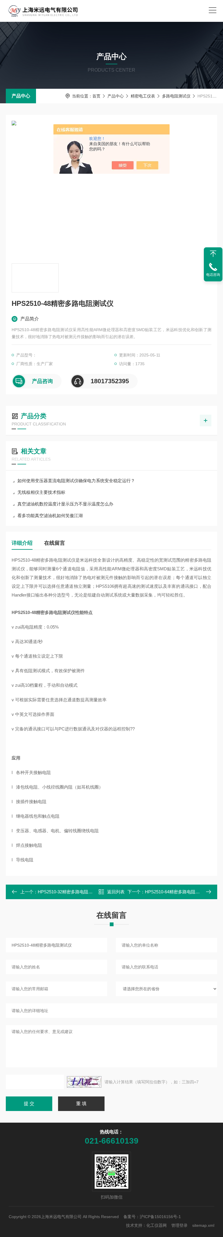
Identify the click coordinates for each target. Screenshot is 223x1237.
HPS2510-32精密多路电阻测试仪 (69, 891)
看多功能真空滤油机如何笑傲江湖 (50, 515)
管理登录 (179, 1225)
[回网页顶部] (213, 254)
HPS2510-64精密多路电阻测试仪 (176, 891)
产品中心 (21, 95)
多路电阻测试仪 (176, 96)
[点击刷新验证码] (84, 1082)
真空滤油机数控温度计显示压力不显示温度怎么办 (65, 503)
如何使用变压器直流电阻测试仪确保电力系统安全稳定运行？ (76, 480)
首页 (96, 96)
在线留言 (54, 543)
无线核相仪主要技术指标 (41, 492)
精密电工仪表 (143, 96)
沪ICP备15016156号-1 (160, 1216)
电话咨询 (213, 275)
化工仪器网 (156, 1225)
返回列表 (116, 891)
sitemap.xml (203, 1225)
